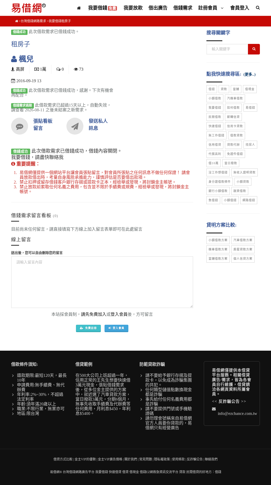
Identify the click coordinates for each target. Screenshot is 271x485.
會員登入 (239, 8)
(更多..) (249, 74)
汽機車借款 (235, 98)
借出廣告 (158, 8)
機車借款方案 (218, 249)
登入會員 (119, 314)
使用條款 (178, 459)
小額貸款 (243, 181)
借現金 (250, 89)
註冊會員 (208, 8)
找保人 (250, 144)
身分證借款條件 (220, 181)
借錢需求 (182, 8)
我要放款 (133, 8)
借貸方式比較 (63, 459)
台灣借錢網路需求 (33, 21)
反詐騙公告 (229, 401)
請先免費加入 (93, 314)
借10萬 (214, 163)
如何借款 (233, 107)
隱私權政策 (162, 459)
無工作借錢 (216, 135)
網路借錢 (248, 200)
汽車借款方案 (242, 240)
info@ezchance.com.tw (237, 413)
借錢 (212, 89)
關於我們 (130, 459)
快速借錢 (215, 126)
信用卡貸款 (235, 126)
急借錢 (213, 200)
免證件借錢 (235, 153)
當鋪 (236, 89)
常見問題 (145, 459)
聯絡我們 (211, 459)
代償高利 (215, 153)
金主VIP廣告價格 (110, 459)
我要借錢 (102, 8)
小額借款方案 (218, 240)
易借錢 (250, 107)
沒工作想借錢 (218, 172)
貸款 (224, 89)
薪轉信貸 (233, 116)
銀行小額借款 (218, 191)
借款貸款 (236, 135)
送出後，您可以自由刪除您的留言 (37, 253)
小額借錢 (230, 200)
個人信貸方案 (242, 258)
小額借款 (215, 98)
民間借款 (215, 116)
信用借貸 (215, 144)
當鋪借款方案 (218, 258)
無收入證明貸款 (244, 172)
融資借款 (239, 191)
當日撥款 (230, 163)
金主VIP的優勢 (85, 459)
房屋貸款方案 (242, 249)
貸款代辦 (233, 144)
